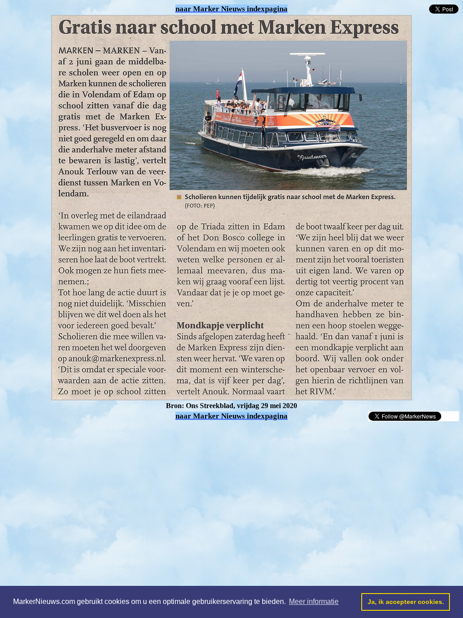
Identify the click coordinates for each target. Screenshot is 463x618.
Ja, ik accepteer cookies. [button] (406, 601)
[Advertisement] (109, 435)
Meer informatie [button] (314, 601)
